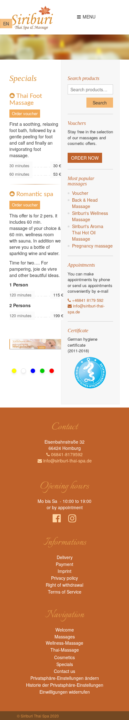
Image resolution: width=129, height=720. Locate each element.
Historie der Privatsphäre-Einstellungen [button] (64, 685)
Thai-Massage (64, 650)
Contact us (64, 671)
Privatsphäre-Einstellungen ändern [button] (64, 678)
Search (100, 102)
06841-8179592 (66, 454)
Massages (64, 636)
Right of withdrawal (64, 585)
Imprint (64, 571)
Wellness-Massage (64, 643)
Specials (64, 664)
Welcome (64, 630)
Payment (64, 564)
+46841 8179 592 (87, 300)
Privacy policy (64, 578)
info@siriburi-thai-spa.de (67, 460)
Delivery (65, 557)
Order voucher (25, 113)
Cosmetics (64, 657)
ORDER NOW (85, 158)
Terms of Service (64, 592)
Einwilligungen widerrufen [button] (64, 692)
